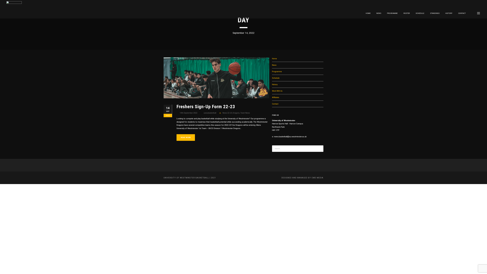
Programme (392, 13)
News (378, 13)
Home (368, 13)
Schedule (276, 78)
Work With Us (277, 91)
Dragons (236, 113)
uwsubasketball (210, 113)
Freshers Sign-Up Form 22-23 (206, 106)
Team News (245, 113)
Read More (186, 137)
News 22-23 (227, 113)
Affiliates (275, 97)
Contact (462, 13)
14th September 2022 (188, 113)
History (448, 13)
